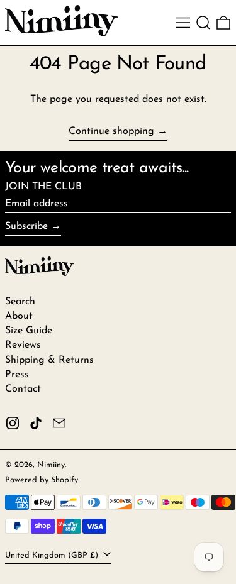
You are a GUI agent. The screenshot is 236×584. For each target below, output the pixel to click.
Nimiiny (51, 465)
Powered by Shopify (41, 480)
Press (17, 375)
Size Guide (28, 331)
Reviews (23, 345)
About (19, 316)
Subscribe (26, 226)
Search (20, 302)
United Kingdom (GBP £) (53, 555)
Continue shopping (111, 131)
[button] (203, 22)
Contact (23, 389)
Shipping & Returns (49, 360)
